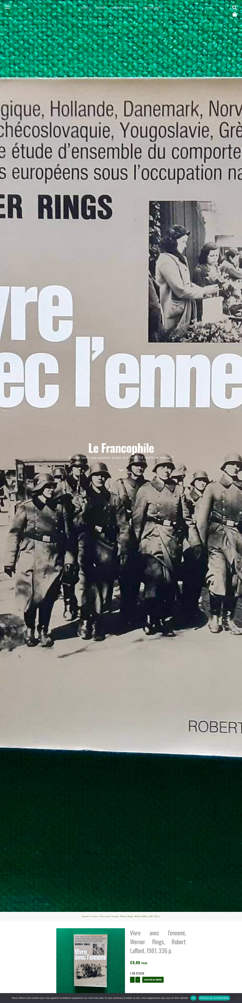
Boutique (100, 7)
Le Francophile (121, 447)
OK (193, 998)
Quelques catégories (123, 7)
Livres (94, 916)
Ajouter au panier (153, 979)
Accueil (85, 7)
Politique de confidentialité (214, 998)
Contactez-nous (152, 7)
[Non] (238, 998)
